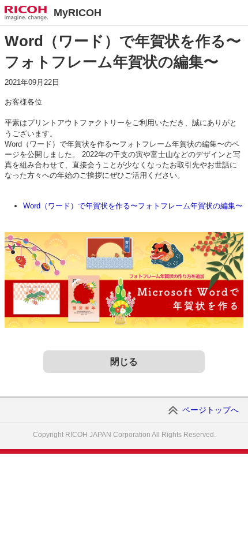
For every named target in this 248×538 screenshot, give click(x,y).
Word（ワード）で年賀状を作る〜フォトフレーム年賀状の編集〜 (133, 205)
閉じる (124, 362)
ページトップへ (210, 409)
